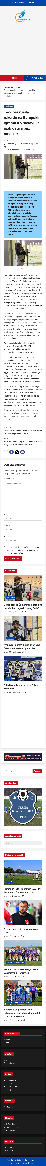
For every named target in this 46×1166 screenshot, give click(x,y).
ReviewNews (16, 1163)
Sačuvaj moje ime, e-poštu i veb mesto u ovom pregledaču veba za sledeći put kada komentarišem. (24, 550)
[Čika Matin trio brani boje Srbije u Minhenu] (23, 668)
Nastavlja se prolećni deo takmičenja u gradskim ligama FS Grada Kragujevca (22, 1013)
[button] (4, 77)
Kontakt (7, 1039)
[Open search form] (20, 77)
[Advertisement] (23, 48)
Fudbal (9, 882)
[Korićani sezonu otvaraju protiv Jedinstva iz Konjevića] (23, 953)
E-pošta (8, 525)
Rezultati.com (9, 1063)
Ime (6, 514)
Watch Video (37, 78)
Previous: (23, 430)
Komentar (9, 478)
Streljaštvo (9, 106)
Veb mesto (8, 536)
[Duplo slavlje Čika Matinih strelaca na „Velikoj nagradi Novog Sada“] (23, 588)
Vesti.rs (7, 1060)
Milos (6, 140)
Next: (23, 441)
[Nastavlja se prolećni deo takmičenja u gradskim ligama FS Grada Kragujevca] (23, 993)
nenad (6, 896)
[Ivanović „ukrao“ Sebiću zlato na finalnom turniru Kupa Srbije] (23, 628)
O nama (7, 1042)
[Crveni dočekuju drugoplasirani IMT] (23, 912)
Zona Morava (19, 962)
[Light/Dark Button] (14, 77)
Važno (28, 1002)
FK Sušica (8, 1083)
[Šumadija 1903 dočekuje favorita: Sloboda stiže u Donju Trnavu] (23, 872)
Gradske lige (19, 1002)
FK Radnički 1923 (11, 1080)
